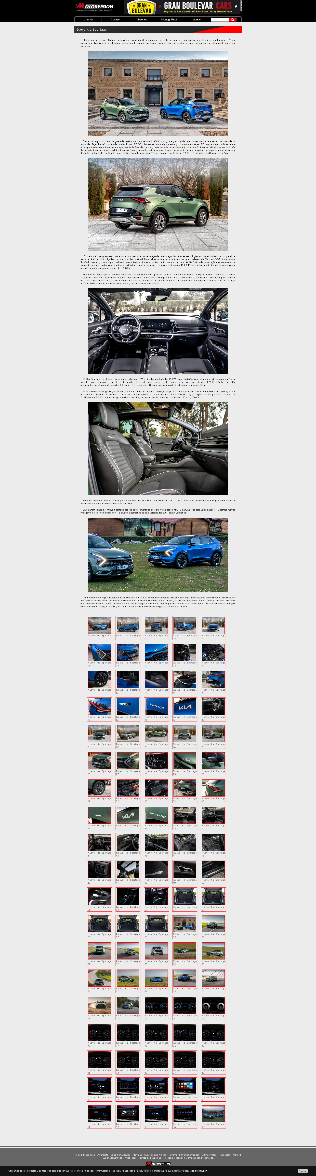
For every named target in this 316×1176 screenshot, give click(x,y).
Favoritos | (174, 1154)
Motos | (237, 1154)
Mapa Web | (90, 1154)
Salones (142, 19)
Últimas (88, 19)
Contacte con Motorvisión (200, 1157)
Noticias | (138, 1154)
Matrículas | (125, 1154)
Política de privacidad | (150, 1157)
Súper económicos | (113, 1157)
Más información (198, 1170)
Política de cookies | (174, 1157)
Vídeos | (163, 1154)
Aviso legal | (131, 1157)
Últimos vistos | (210, 1154)
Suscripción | (151, 1154)
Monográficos (169, 19)
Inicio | (78, 1154)
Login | (114, 1154)
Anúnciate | (103, 1154)
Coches (115, 19)
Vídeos (197, 19)
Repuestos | (225, 1154)
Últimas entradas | (191, 1154)
